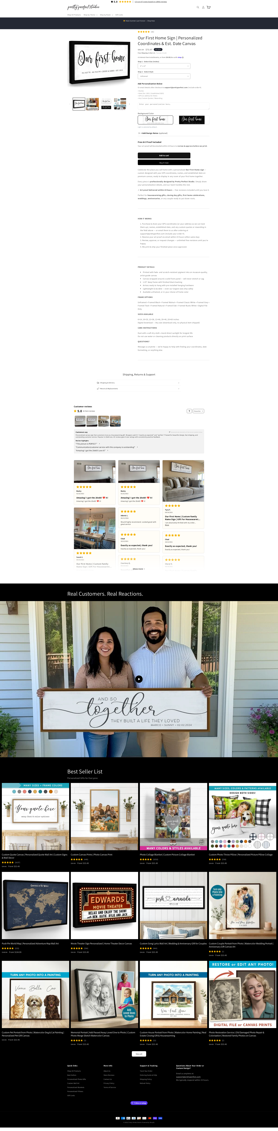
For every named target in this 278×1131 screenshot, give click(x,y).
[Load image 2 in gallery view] (92, 104)
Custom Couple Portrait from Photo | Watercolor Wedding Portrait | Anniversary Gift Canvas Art (241, 945)
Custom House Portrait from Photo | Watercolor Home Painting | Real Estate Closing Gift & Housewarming (173, 1034)
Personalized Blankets (75, 1087)
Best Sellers (71, 1075)
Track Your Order (146, 1071)
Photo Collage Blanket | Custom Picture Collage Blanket (167, 854)
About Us (107, 1071)
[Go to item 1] (80, 421)
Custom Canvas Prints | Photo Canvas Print (91, 854)
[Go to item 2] (91, 421)
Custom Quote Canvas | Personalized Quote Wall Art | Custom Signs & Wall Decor (34, 856)
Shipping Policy (146, 1079)
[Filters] (189, 411)
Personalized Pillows (75, 1091)
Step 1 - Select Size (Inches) (148, 61)
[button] (90, 14)
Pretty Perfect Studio (134, 1122)
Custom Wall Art (73, 1083)
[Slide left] (69, 104)
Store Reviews (109, 1075)
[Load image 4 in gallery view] (120, 104)
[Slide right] (129, 104)
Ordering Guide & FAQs (148, 1075)
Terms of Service (110, 1087)
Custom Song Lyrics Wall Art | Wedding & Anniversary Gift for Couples (173, 943)
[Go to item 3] (103, 421)
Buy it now (164, 162)
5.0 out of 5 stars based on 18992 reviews (151, 2)
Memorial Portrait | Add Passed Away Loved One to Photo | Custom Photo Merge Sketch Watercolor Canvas (103, 1034)
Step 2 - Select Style (145, 72)
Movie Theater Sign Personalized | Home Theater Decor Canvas (101, 943)
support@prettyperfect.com (188, 1076)
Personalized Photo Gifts (76, 1079)
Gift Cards (71, 1095)
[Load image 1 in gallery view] (79, 104)
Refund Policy (145, 1083)
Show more (138, 569)
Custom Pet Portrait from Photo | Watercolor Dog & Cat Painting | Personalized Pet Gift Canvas (33, 1034)
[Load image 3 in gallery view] (106, 104)
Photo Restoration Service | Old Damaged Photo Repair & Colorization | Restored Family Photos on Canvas (236, 1034)
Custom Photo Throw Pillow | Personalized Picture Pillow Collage (241, 854)
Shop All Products (74, 1071)
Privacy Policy (109, 1083)
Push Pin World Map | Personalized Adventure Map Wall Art (30, 943)
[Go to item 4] (115, 421)
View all (139, 1054)
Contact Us (108, 1079)
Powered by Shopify (148, 1122)
